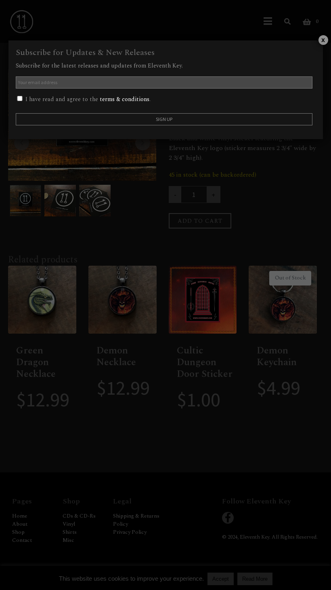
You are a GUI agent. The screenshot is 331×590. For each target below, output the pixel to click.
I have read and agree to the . (87, 99)
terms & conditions (124, 99)
